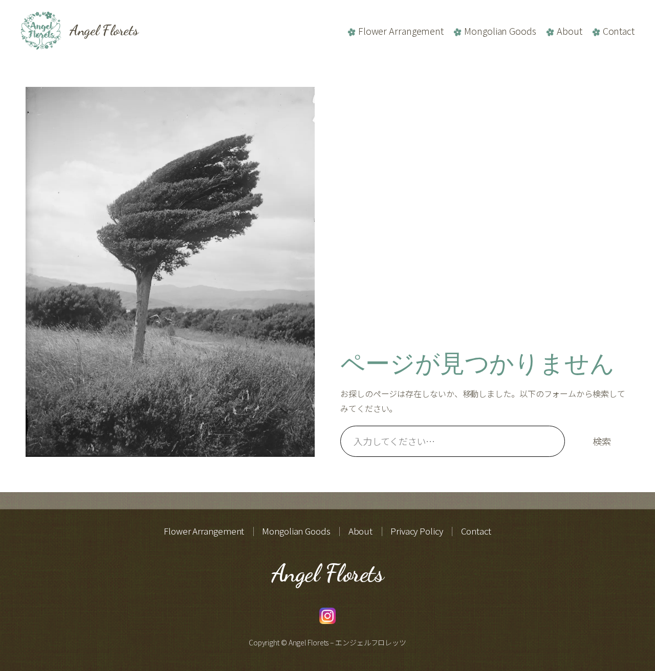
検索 (602, 441)
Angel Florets (104, 30)
